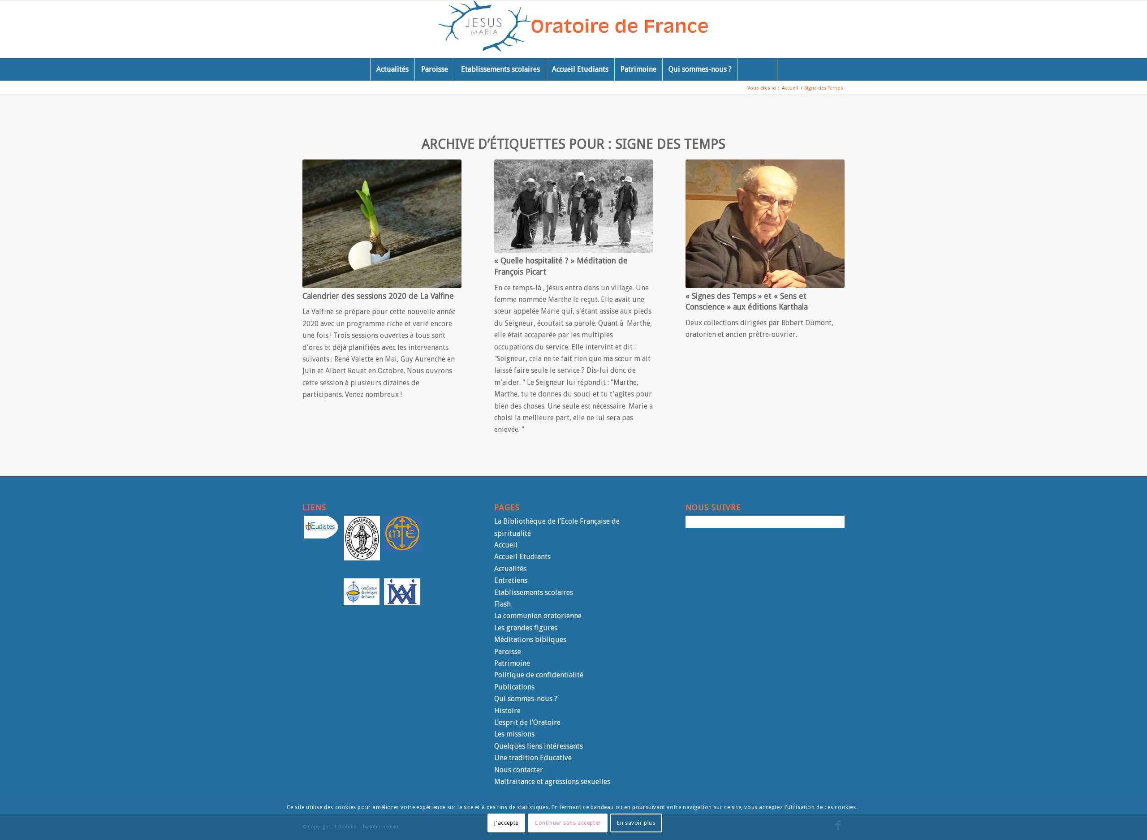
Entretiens (510, 580)
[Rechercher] (757, 69)
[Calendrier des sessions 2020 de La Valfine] (381, 223)
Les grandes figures (525, 628)
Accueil (505, 545)
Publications (514, 687)
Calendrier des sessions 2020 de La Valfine (378, 296)
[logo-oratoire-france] (573, 29)
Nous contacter (518, 770)
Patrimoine (512, 663)
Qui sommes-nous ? (525, 698)
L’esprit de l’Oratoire (527, 722)
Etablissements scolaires (533, 592)
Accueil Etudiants (522, 556)
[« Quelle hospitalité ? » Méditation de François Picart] (573, 206)
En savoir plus (636, 822)
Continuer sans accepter (568, 822)
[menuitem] (392, 69)
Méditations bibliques (530, 639)
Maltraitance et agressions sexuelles (552, 781)
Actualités (510, 568)
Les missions (514, 734)
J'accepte (506, 822)
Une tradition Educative (533, 758)
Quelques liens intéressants (538, 746)
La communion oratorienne (538, 616)
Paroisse (507, 651)
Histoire (507, 710)
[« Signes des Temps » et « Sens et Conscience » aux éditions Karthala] (765, 223)
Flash (502, 604)
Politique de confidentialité (538, 675)
